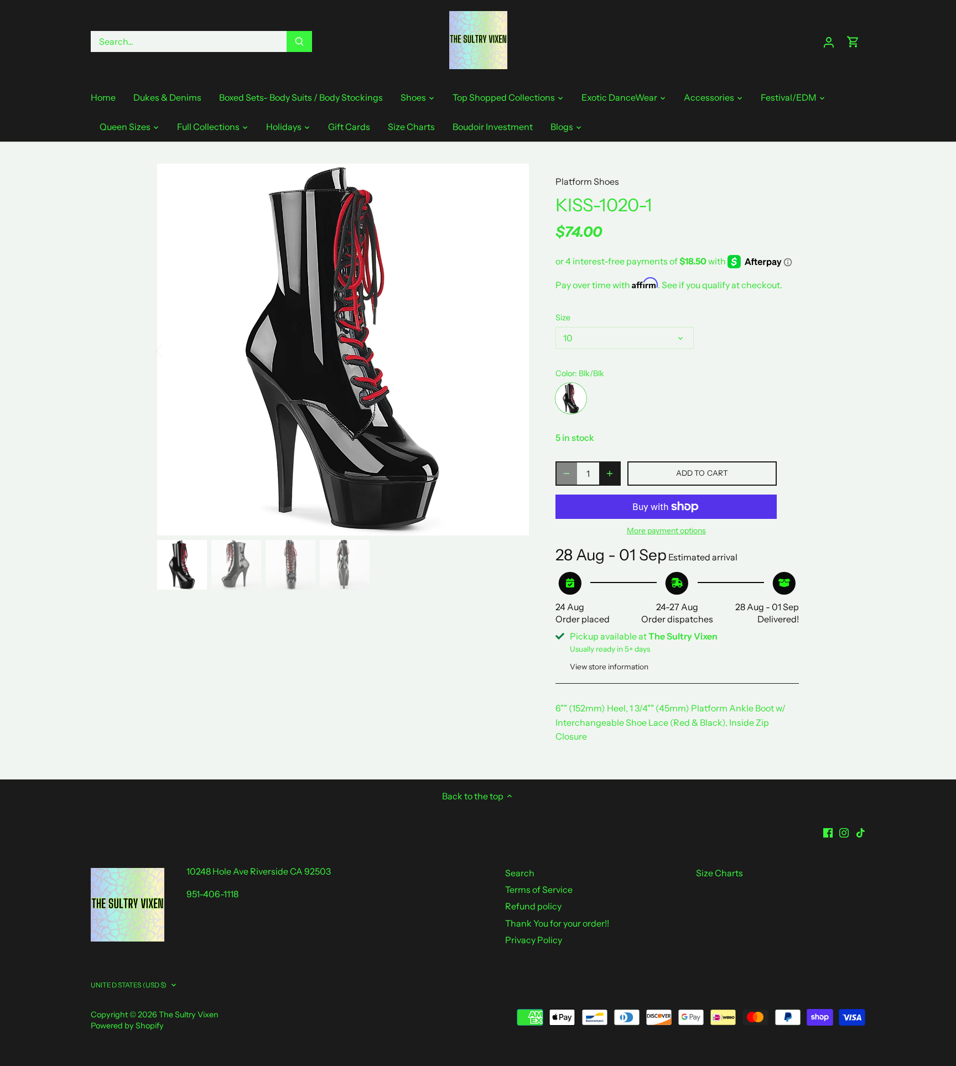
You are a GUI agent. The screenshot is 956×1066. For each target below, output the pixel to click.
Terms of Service (539, 889)
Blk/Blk (570, 398)
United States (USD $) (129, 985)
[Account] (829, 42)
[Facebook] (828, 831)
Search (519, 872)
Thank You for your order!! (557, 923)
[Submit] (299, 41)
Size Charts (719, 872)
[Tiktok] (860, 831)
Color (565, 373)
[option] (343, 349)
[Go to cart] (853, 42)
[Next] (512, 349)
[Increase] (609, 473)
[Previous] (173, 349)
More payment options (666, 531)
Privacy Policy (533, 939)
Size (562, 318)
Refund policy (533, 906)
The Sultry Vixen (189, 1015)
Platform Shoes (587, 181)
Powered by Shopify (127, 1026)
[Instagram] (844, 831)
